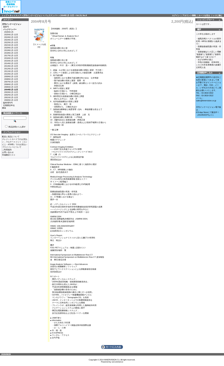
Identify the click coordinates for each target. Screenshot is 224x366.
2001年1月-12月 (11, 97)
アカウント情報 (189, 15)
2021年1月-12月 (11, 45)
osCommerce (117, 362)
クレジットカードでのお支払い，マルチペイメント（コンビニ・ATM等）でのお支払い (14, 141)
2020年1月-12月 (11, 48)
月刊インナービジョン (33, 15)
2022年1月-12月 (11, 42)
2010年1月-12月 (11, 74)
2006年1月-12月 (11, 84)
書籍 (4, 108)
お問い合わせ (8, 152)
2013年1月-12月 (11, 66)
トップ (5, 15)
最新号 (6, 27)
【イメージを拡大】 (39, 45)
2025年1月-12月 (11, 35)
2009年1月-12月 (11, 76)
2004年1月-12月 (67, 15)
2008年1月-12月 (11, 79)
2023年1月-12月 (11, 40)
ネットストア (15, 15)
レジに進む (217, 15)
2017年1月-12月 (11, 55)
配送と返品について (10, 137)
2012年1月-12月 (11, 69)
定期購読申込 (9, 105)
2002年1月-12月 (11, 95)
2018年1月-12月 (11, 53)
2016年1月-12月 (11, 58)
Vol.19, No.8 (81, 15)
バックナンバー (51, 15)
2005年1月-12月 (11, 87)
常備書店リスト (9, 155)
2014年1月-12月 (11, 63)
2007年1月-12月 (11, 82)
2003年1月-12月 (11, 92)
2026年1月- (9, 32)
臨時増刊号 (8, 103)
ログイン (176, 15)
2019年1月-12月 (11, 50)
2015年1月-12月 (11, 61)
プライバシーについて (11, 147)
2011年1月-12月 (11, 71)
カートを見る (204, 15)
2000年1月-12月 (11, 100)
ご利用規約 (7, 150)
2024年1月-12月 (11, 37)
